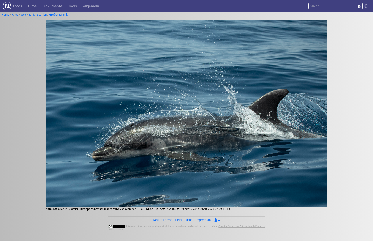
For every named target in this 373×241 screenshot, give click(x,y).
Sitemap (166, 220)
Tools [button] (72, 6)
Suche (189, 220)
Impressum (203, 220)
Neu (156, 220)
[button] (366, 6)
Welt (23, 14)
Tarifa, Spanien (38, 14)
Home (5, 14)
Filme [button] (32, 6)
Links (178, 220)
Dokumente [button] (52, 6)
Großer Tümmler (59, 14)
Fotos (15, 14)
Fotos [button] (17, 6)
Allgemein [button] (91, 6)
